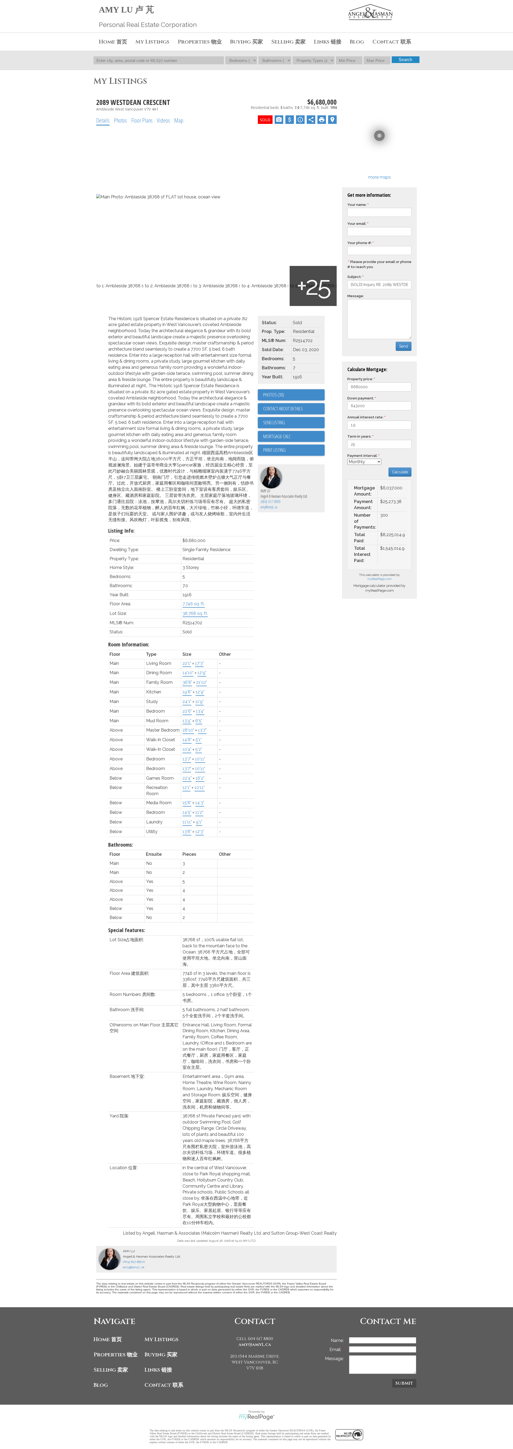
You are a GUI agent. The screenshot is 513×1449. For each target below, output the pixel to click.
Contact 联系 (164, 1385)
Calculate (400, 472)
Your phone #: (359, 243)
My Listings (152, 41)
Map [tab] (178, 120)
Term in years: (359, 436)
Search (405, 59)
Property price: (360, 379)
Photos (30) (273, 394)
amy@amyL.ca (269, 506)
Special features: (126, 930)
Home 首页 (108, 1339)
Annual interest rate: (365, 417)
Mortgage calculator (294, 436)
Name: (337, 1340)
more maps (379, 177)
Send (403, 346)
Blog (357, 41)
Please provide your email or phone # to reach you (379, 264)
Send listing (274, 422)
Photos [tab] (120, 120)
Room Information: (128, 644)
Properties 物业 (116, 1354)
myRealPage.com (379, 579)
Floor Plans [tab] (142, 120)
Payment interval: (362, 456)
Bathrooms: (120, 844)
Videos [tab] (163, 120)
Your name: (357, 205)
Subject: (354, 277)
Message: (355, 296)
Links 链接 (327, 41)
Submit (404, 1383)
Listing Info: (121, 530)
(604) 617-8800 (271, 501)
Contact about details (283, 408)
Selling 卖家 (111, 1369)
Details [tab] (103, 120)
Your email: (356, 224)
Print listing (274, 450)
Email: (335, 1349)
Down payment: (360, 398)
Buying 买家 (161, 1354)
